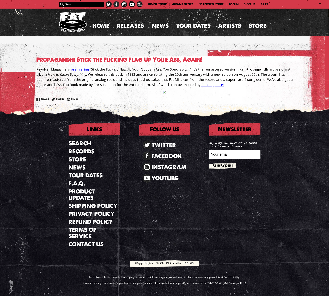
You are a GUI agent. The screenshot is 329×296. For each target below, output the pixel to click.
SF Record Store (211, 4)
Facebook (166, 156)
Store (257, 25)
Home (100, 25)
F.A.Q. (77, 183)
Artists (229, 25)
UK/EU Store (157, 4)
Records (82, 151)
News (160, 25)
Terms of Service (82, 233)
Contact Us (86, 244)
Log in (234, 4)
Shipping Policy (93, 205)
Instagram (168, 167)
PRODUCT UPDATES (82, 194)
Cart (264, 4)
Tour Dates (193, 25)
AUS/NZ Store (182, 4)
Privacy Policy (92, 213)
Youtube (164, 178)
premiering (80, 69)
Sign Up (249, 4)
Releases (130, 25)
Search (80, 143)
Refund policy (91, 221)
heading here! (212, 84)
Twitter (163, 145)
